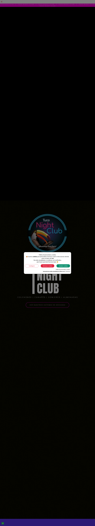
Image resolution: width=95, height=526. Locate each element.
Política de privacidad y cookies (63, 269)
